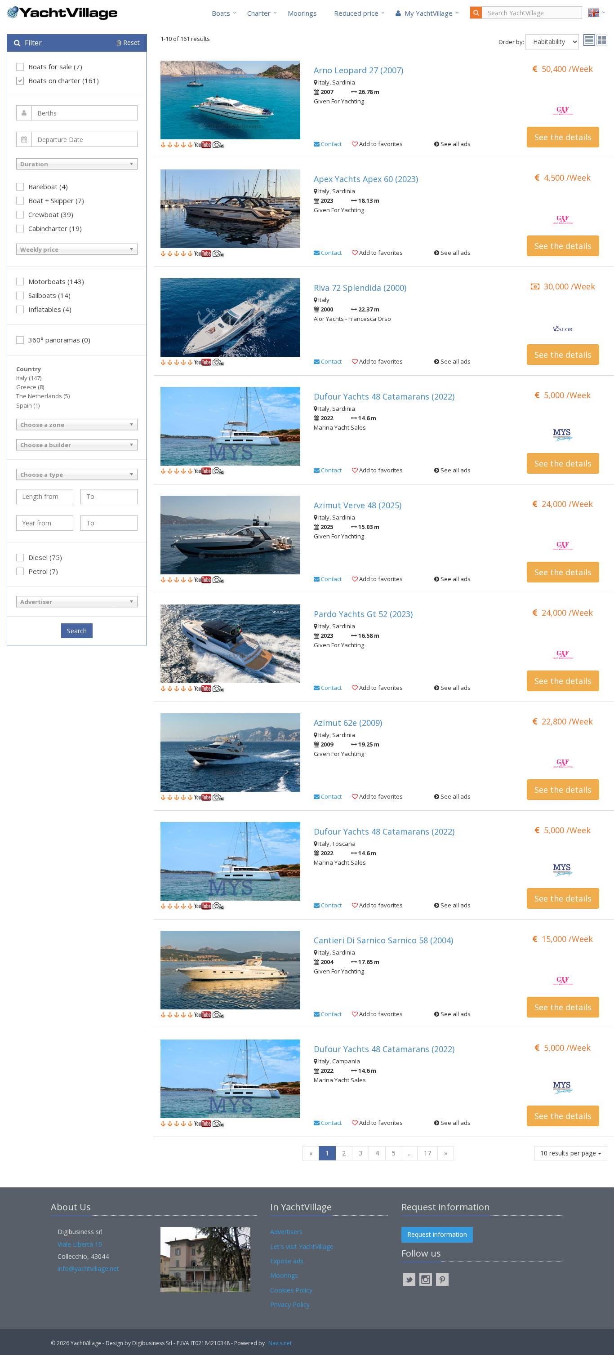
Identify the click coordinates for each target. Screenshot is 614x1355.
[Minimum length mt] (44, 496)
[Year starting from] (44, 523)
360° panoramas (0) (59, 339)
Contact (331, 144)
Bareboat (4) (48, 186)
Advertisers (286, 1231)
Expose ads (286, 1261)
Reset (130, 42)
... (410, 1153)
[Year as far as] (109, 523)
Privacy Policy (290, 1304)
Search (77, 630)
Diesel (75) (45, 557)
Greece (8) (30, 387)
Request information (437, 1234)
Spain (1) (28, 405)
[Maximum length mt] (109, 496)
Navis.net (280, 1343)
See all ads (455, 144)
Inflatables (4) (49, 309)
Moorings (302, 13)
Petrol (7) (43, 571)
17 (427, 1153)
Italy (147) (28, 378)
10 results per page (569, 1153)
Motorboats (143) (56, 281)
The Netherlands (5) (43, 396)
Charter (259, 13)
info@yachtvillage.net (88, 1268)
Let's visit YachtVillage (302, 1246)
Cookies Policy (291, 1290)
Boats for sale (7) (55, 66)
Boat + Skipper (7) (56, 200)
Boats (221, 13)
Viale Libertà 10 (80, 1244)
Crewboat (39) (50, 214)
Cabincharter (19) (55, 228)
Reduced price (356, 13)
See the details (563, 137)
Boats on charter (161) (63, 80)
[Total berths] (77, 112)
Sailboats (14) (49, 295)
